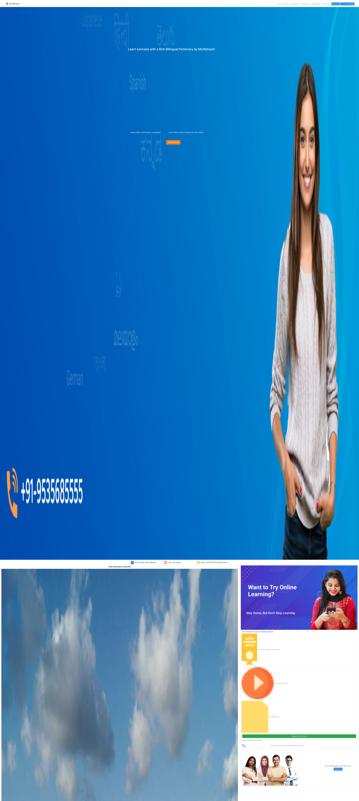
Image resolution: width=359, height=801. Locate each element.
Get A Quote (173, 142)
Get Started (338, 769)
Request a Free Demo (299, 736)
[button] (287, 4)
